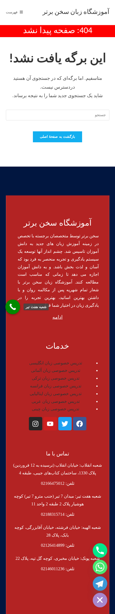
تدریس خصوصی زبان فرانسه (55, 386)
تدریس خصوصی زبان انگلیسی (55, 363)
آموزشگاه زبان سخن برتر (76, 12)
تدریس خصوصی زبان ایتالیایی (56, 393)
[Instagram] (35, 423)
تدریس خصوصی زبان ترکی (55, 378)
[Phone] (100, 550)
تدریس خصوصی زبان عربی (56, 401)
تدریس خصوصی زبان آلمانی (55, 370)
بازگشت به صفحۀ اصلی (57, 137)
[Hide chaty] (100, 600)
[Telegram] (100, 583)
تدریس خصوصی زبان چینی (55, 409)
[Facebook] (79, 423)
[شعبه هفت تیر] (12, 307)
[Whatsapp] (100, 567)
